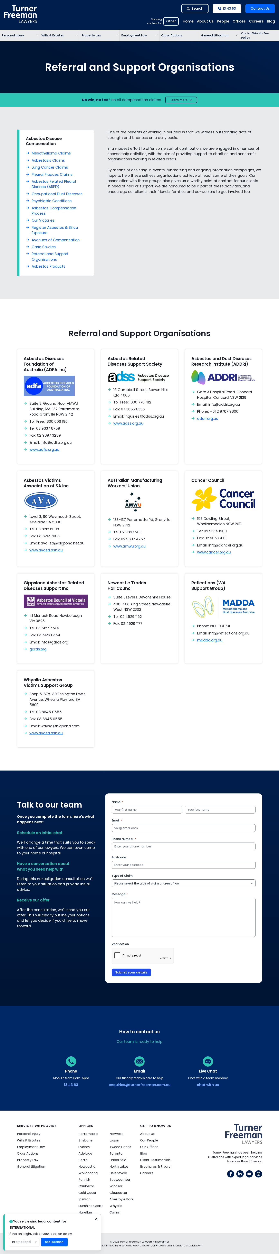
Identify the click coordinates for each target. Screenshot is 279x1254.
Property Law (91, 35)
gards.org (38, 649)
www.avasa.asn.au (46, 550)
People (223, 21)
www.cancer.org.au (214, 552)
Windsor (116, 1186)
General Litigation (214, 35)
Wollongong (88, 1173)
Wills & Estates (52, 35)
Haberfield (117, 1160)
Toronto (116, 1153)
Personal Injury (13, 35)
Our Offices (149, 1147)
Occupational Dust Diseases (57, 194)
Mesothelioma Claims (51, 153)
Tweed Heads (120, 1147)
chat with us (208, 1084)
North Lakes (118, 1166)
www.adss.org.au (128, 423)
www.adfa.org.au (44, 449)
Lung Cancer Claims (50, 167)
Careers (256, 21)
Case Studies (44, 246)
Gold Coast (87, 1192)
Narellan (85, 1212)
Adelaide (85, 1153)
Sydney (84, 1147)
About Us (205, 21)
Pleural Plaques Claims (52, 174)
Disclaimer (162, 1241)
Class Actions (171, 35)
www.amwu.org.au (129, 546)
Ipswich (84, 1199)
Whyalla (115, 1205)
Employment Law (134, 35)
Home (188, 21)
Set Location (54, 1242)
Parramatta (88, 1133)
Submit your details (131, 972)
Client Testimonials (155, 1160)
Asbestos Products (48, 266)
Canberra (86, 1186)
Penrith (84, 1179)
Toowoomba (119, 1179)
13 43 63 (71, 1084)
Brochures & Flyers (155, 1166)
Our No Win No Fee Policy (255, 35)
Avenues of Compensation (56, 240)
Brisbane (85, 1140)
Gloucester (118, 1192)
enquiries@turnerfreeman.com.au (140, 1084)
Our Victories (43, 220)
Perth (82, 1160)
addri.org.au (207, 418)
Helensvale (118, 1173)
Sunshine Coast (90, 1205)
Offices (239, 21)
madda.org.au (209, 640)
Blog (271, 21)
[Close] (96, 1219)
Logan (114, 1140)
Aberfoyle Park (121, 1199)
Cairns (114, 1212)
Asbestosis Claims (48, 160)
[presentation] (143, 956)
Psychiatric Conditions (52, 200)
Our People (149, 1140)
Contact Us (260, 8)
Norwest (116, 1133)
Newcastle (86, 1166)
